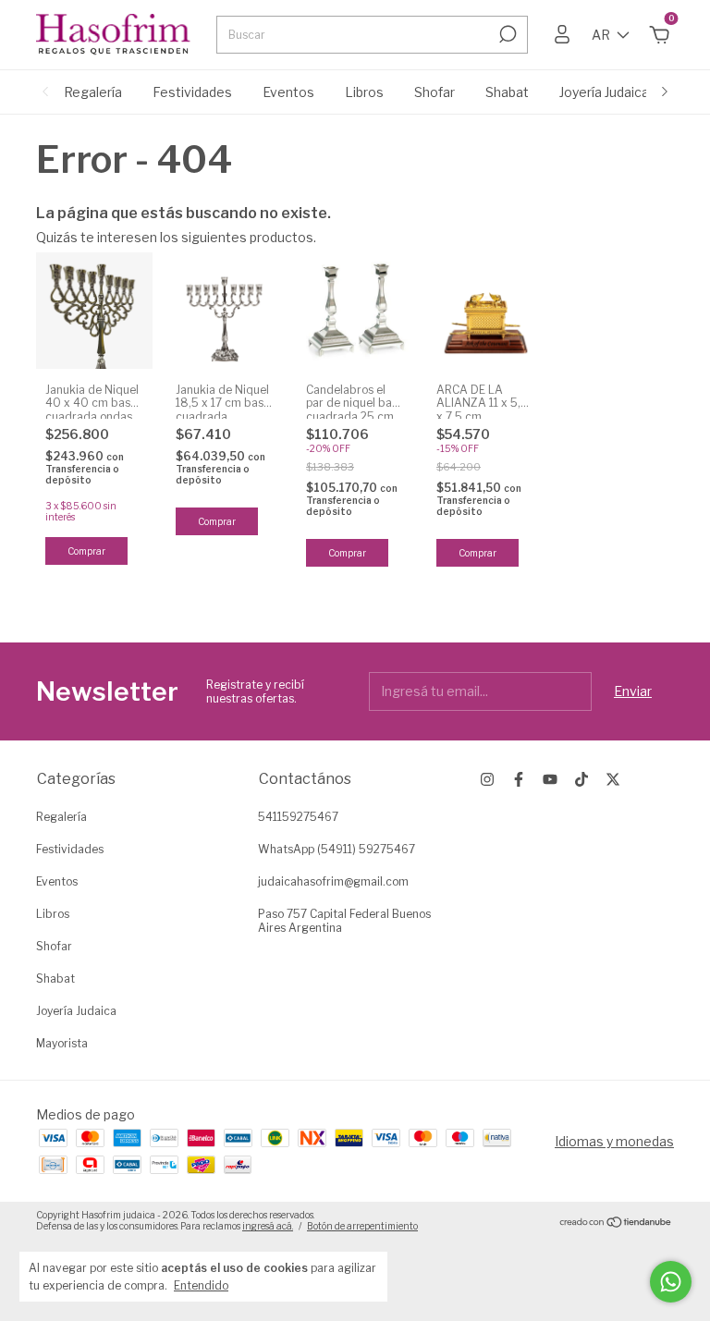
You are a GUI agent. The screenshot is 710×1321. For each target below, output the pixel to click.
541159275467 (298, 817)
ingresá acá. (267, 1225)
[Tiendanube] (616, 1222)
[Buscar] (506, 34)
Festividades (192, 92)
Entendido (201, 1285)
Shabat (507, 92)
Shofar (434, 92)
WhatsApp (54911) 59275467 (336, 849)
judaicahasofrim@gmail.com (333, 881)
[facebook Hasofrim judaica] (518, 779)
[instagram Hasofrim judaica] (487, 779)
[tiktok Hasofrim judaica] (581, 779)
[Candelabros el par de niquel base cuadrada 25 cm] (355, 310)
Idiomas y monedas (614, 1141)
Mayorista (62, 1043)
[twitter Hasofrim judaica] (613, 779)
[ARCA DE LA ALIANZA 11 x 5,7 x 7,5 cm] (485, 310)
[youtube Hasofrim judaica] (550, 779)
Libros (364, 92)
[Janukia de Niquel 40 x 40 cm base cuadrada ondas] (94, 310)
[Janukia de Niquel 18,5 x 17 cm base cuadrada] (224, 310)
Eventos (288, 92)
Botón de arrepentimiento (362, 1225)
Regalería (93, 92)
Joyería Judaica (604, 92)
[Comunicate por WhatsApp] (671, 1282)
